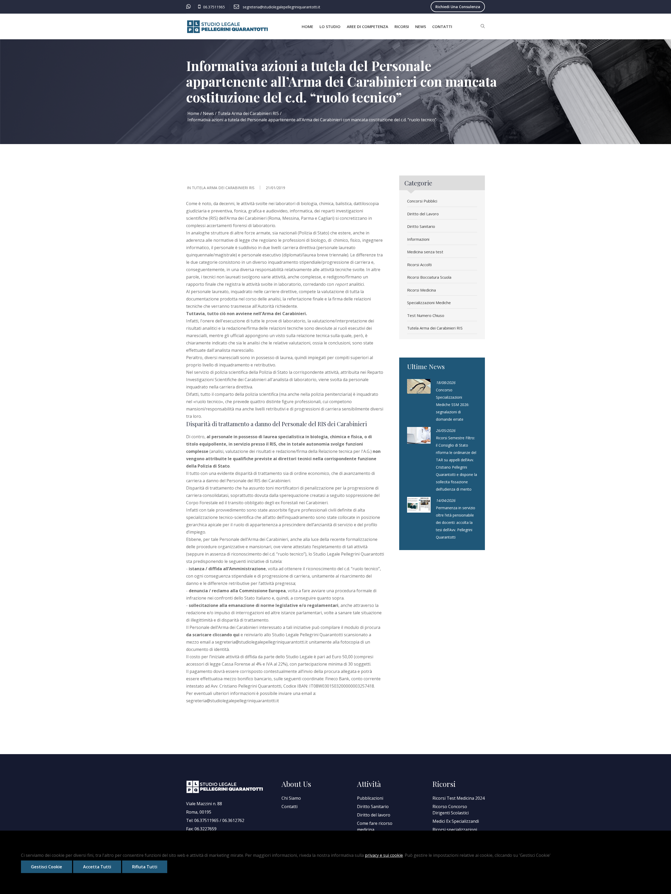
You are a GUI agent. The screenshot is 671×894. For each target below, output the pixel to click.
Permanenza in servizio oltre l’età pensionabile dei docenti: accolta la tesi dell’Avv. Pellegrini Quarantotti (455, 522)
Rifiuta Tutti (144, 867)
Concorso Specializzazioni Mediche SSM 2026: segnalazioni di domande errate (452, 404)
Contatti (442, 26)
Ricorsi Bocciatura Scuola (429, 277)
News (420, 26)
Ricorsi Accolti (419, 264)
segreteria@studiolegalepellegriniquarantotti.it (261, 642)
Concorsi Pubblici (422, 201)
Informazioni (418, 239)
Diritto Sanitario (421, 226)
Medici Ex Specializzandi (455, 821)
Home (307, 26)
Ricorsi (401, 26)
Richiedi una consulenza (457, 6)
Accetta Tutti (97, 867)
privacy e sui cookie (384, 855)
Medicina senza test (425, 251)
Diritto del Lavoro (423, 213)
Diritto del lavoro (373, 815)
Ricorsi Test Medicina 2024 (458, 798)
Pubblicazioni (370, 798)
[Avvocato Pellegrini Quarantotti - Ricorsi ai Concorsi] (228, 26)
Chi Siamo (291, 798)
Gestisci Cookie (46, 867)
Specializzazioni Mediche (429, 302)
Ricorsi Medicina (421, 290)
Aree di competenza (367, 26)
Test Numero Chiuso (425, 315)
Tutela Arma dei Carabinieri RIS (248, 113)
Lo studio (330, 26)
